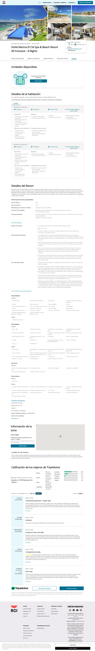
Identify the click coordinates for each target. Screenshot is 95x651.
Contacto (25, 616)
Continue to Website (73, 648)
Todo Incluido (54, 613)
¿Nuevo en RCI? (40, 613)
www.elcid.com (15, 418)
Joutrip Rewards (40, 628)
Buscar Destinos (54, 611)
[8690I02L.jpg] (59, 32)
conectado (32, 493)
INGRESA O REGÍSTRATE (85, 2)
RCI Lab (25, 638)
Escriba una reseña (72, 588)
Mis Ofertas (53, 608)
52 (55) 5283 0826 (80, 621)
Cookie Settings (73, 645)
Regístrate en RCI (27, 611)
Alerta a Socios (26, 628)
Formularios (25, 613)
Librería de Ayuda (27, 608)
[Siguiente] (85, 44)
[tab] (17, 58)
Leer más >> (28, 510)
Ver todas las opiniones (44, 588)
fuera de (38, 493)
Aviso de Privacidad (27, 635)
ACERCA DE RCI (47, 2)
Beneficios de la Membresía (43, 616)
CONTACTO (71, 2)
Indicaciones (22, 446)
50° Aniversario (40, 611)
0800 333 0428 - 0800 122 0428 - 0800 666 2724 (76, 615)
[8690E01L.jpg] (24, 23)
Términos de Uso (27, 633)
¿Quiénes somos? (41, 608)
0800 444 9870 (76, 619)
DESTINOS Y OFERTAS (60, 2)
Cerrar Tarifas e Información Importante (21, 291)
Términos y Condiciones (28, 630)
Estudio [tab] (16, 103)
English (80, 493)
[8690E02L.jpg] (59, 14)
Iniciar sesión (38, 81)
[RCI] (4, 2)
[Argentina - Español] (39, 2)
